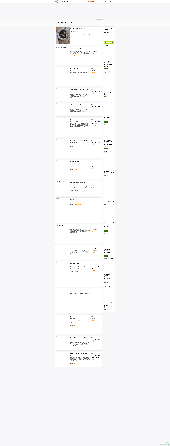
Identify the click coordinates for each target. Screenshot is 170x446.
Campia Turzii (98, 266)
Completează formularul (99, 18)
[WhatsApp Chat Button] (167, 443)
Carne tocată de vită (107, 140)
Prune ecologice (107, 61)
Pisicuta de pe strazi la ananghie (77, 182)
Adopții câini (95, 1)
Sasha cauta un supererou (76, 247)
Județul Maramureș (94, 31)
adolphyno (75, 114)
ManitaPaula (75, 169)
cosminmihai (75, 296)
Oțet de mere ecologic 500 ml (109, 223)
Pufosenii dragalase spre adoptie (78, 48)
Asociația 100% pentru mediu (91, 18)
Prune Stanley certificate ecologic (108, 168)
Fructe (108, 62)
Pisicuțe (72, 199)
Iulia (74, 37)
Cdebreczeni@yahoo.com (77, 204)
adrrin (74, 325)
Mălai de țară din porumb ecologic (108, 88)
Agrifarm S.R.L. (112, 253)
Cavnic (93, 268)
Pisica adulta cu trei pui (75, 226)
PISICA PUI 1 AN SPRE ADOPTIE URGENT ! (79, 353)
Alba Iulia (95, 51)
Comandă (106, 68)
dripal (74, 55)
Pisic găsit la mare (74, 263)
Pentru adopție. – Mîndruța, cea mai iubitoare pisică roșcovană (78, 338)
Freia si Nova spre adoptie (76, 119)
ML (74, 234)
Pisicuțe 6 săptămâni (75, 68)
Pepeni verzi (106, 114)
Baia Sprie (93, 30)
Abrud (93, 49)
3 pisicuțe (72, 316)
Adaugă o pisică (89, 1)
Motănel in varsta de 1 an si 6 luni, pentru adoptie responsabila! (78, 29)
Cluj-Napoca (96, 164)
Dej (92, 166)
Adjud (95, 49)
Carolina (75, 146)
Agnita (99, 49)
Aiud (92, 51)
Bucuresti (93, 266)
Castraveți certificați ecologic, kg (107, 275)
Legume (108, 115)
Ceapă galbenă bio (107, 249)
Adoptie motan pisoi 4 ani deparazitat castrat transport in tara (79, 90)
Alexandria (97, 357)
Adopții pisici (100, 1)
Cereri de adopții (105, 1)
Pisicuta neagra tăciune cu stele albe (79, 140)
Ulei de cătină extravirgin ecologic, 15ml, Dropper (108, 302)
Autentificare (112, 1)
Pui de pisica (73, 290)
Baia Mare (93, 163)
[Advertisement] (85, 10)
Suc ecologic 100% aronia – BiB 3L (109, 194)
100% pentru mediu (66, 1)
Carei (92, 164)
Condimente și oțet (109, 224)
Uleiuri (108, 303)
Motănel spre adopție (75, 161)
